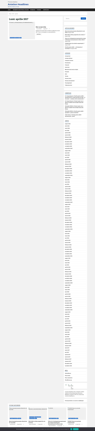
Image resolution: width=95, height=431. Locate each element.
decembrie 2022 (68, 222)
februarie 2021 (68, 271)
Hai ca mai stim (22, 30)
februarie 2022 (68, 244)
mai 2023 (67, 211)
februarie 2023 (68, 217)
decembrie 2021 (68, 249)
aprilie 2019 (67, 321)
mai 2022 (67, 238)
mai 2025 (67, 157)
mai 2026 (67, 130)
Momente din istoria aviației (21, 9)
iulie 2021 (67, 260)
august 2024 (67, 177)
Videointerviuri (68, 85)
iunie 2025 (67, 155)
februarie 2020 (68, 298)
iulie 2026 (67, 126)
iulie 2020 (67, 287)
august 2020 (67, 285)
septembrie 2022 (68, 229)
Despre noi (46, 9)
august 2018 (67, 330)
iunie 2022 (67, 235)
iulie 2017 (67, 347)
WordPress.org (68, 380)
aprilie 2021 (67, 267)
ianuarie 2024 (68, 193)
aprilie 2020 (67, 294)
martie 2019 (67, 323)
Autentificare (68, 373)
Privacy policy (75, 429)
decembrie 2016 (68, 363)
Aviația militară (68, 58)
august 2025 (67, 150)
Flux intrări (67, 375)
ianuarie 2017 (68, 361)
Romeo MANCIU (39, 28)
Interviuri (67, 67)
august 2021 (67, 258)
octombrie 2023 (68, 200)
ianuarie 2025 (68, 166)
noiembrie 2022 (68, 224)
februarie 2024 (68, 191)
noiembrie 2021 (68, 251)
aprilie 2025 (67, 159)
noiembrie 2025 (68, 143)
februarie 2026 (68, 137)
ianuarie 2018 (68, 345)
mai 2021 (67, 264)
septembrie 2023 (68, 202)
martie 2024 (67, 188)
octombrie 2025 (68, 146)
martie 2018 (67, 341)
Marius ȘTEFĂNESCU (32, 424)
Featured (17, 37)
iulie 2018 (67, 332)
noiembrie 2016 (68, 365)
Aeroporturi (67, 56)
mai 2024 (67, 184)
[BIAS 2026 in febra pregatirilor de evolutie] (38, 413)
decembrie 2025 (68, 141)
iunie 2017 (67, 350)
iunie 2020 (67, 289)
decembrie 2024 (68, 168)
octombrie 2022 (68, 226)
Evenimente (12, 37)
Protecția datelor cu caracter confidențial (74, 400)
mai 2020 (67, 291)
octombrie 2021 (68, 253)
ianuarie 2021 (68, 273)
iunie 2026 (67, 128)
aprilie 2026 (67, 132)
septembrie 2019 (68, 309)
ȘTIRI (9, 9)
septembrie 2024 (68, 175)
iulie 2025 (67, 152)
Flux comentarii (68, 377)
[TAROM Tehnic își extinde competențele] (77, 413)
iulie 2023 (67, 206)
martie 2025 (67, 161)
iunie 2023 (67, 208)
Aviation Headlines (18, 4)
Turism (39, 9)
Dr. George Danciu (69, 96)
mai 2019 (67, 318)
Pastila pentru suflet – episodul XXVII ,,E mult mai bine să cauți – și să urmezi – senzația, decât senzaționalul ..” (75, 97)
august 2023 (67, 204)
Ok (71, 429)
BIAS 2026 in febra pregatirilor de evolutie (74, 34)
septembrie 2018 (68, 327)
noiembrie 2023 (68, 197)
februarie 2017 (68, 359)
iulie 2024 (67, 179)
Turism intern (68, 78)
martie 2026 (67, 135)
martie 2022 (67, 242)
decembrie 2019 (68, 303)
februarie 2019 (68, 325)
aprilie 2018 (67, 338)
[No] (93, 429)
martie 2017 (67, 356)
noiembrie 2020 (68, 278)
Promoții (32, 9)
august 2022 (67, 231)
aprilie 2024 (67, 186)
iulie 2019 (67, 314)
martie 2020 (67, 296)
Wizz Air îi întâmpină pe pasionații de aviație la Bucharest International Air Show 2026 (57, 423)
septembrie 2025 (68, 148)
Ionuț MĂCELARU (12, 424)
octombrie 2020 (68, 280)
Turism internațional (69, 80)
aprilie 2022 (67, 240)
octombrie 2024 (68, 173)
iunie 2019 (67, 316)
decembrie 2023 (68, 195)
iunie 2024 (67, 182)
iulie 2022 (67, 233)
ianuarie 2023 (68, 220)
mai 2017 (67, 352)
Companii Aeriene (69, 60)
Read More (39, 34)
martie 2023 (67, 215)
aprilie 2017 (67, 354)
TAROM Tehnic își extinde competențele (74, 43)
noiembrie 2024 (68, 170)
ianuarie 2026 (68, 139)
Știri (20, 37)
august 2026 (67, 123)
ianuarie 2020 (68, 300)
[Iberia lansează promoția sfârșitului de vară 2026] (18, 413)
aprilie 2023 (67, 213)
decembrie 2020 (68, 276)
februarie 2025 (68, 164)
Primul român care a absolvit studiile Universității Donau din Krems (74, 102)
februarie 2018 (68, 343)
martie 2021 (67, 269)
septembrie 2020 (68, 282)
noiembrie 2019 (68, 305)
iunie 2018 (67, 334)
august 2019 (67, 312)
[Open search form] (86, 10)
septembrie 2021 (68, 256)
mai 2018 (67, 336)
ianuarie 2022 (68, 247)
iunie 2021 (67, 262)
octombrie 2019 (68, 307)
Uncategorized (68, 82)
